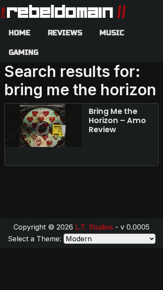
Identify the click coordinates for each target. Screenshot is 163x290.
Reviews (65, 33)
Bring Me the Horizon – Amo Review (117, 120)
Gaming (23, 52)
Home (19, 33)
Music (112, 33)
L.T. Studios (94, 227)
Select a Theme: (34, 238)
